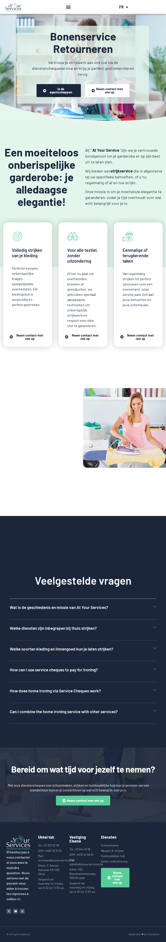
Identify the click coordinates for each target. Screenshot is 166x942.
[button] (68, 6)
